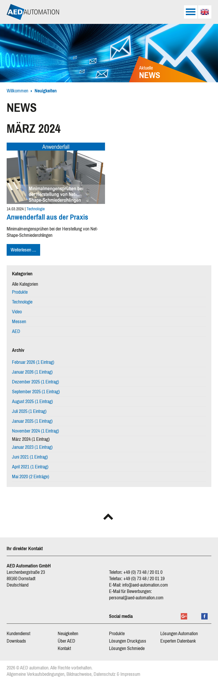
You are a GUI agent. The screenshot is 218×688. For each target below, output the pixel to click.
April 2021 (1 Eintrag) (30, 466)
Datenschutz (105, 674)
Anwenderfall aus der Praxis (47, 217)
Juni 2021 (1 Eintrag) (30, 456)
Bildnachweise (78, 674)
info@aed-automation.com (145, 584)
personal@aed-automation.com (136, 597)
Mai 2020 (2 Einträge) (30, 476)
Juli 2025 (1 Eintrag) (29, 411)
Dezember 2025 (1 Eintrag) (35, 381)
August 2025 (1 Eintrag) (32, 401)
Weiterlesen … (25, 250)
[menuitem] (204, 12)
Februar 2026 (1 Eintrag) (33, 362)
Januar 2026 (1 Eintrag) (32, 372)
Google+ (184, 616)
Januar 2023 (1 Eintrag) (32, 447)
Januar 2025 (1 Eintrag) (32, 421)
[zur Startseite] (33, 12)
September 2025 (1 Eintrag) (36, 391)
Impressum (130, 674)
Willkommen (17, 91)
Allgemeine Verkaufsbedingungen (35, 674)
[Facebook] (204, 616)
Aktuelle (149, 72)
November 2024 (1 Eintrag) (35, 430)
